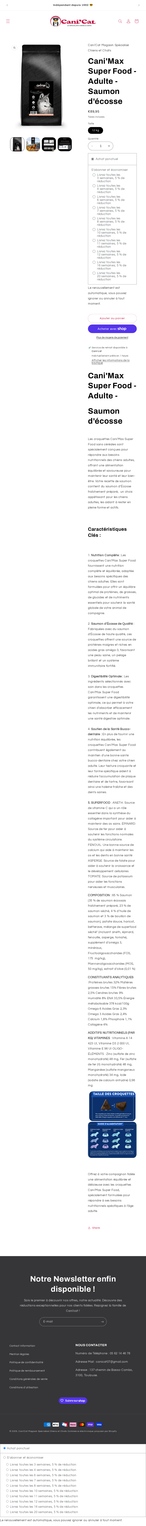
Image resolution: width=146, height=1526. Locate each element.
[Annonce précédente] (7, 5)
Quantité (93, 139)
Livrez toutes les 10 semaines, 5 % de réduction (43, 1491)
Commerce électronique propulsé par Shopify (92, 1431)
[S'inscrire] (102, 1321)
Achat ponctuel (17, 1448)
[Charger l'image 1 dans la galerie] (17, 144)
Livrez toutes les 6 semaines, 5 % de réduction (42, 1475)
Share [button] (96, 1228)
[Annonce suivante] (139, 5)
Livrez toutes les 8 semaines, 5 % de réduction (42, 1485)
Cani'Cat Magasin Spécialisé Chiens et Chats (43, 1431)
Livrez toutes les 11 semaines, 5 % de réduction (43, 1496)
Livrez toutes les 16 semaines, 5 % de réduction (43, 1506)
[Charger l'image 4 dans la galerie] (65, 144)
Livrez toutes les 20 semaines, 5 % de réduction (43, 1512)
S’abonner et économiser (25, 1457)
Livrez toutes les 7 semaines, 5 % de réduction (42, 1480)
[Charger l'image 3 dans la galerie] (49, 144)
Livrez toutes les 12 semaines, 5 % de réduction (43, 1501)
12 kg (95, 130)
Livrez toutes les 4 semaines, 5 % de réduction (42, 1470)
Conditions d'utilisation (23, 1387)
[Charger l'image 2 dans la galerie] (33, 144)
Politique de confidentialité (26, 1362)
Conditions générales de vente (28, 1379)
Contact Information (22, 1346)
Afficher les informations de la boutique (111, 361)
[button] (8, 21)
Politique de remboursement (27, 1370)
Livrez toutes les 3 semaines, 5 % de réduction (42, 1464)
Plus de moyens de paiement (112, 337)
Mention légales (19, 1354)
